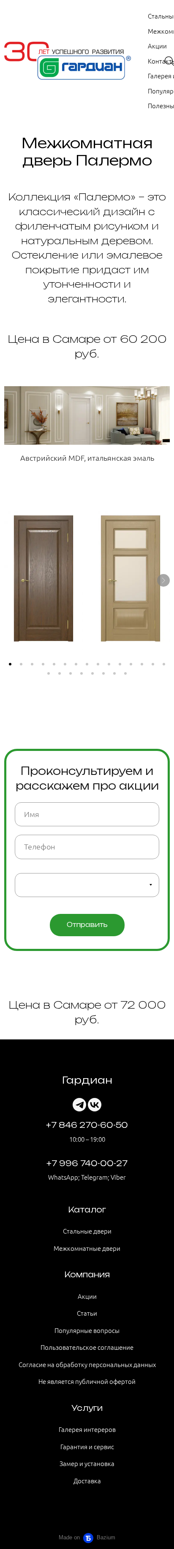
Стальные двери (87, 1230)
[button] (10, 664)
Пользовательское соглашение (87, 1347)
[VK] (94, 1104)
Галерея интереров (87, 1429)
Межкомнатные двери (87, 1248)
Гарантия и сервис (87, 1446)
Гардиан (87, 1080)
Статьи (87, 1313)
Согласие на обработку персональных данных (87, 1364)
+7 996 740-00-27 (87, 1163)
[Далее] (163, 580)
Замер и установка (87, 1463)
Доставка (87, 1480)
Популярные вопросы (87, 1330)
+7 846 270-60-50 (87, 1125)
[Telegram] (79, 1104)
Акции (157, 45)
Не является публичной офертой (87, 1381)
